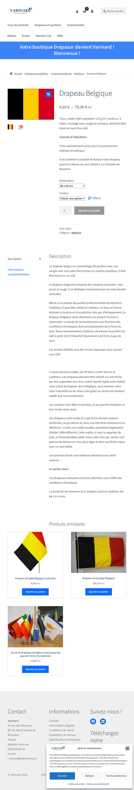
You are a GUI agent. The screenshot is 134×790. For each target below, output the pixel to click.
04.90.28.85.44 (16, 749)
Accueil (18, 73)
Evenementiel (75, 25)
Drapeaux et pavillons (48, 25)
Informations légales (62, 726)
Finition (64, 193)
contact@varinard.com (23, 759)
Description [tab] (15, 259)
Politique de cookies (76, 784)
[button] (127, 748)
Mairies (11, 36)
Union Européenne (61, 73)
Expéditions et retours (62, 735)
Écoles (26, 36)
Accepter (62, 775)
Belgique (79, 73)
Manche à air (43, 36)
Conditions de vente (61, 730)
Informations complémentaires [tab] (18, 272)
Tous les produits (18, 25)
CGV (43, 775)
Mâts (60, 36)
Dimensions (66, 181)
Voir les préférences (116, 775)
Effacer (96, 198)
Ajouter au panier (89, 210)
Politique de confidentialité (97, 784)
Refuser (89, 775)
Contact (54, 721)
